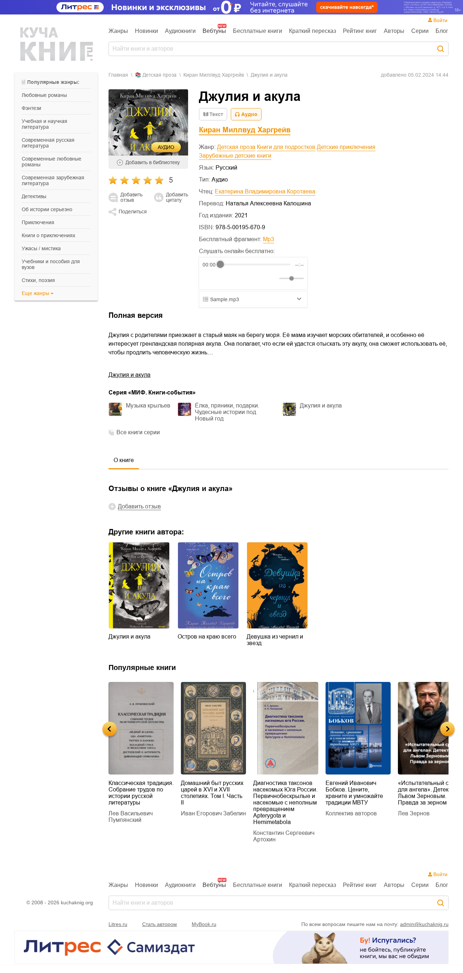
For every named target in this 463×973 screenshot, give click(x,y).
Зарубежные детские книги (235, 156)
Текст (216, 114)
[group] (253, 273)
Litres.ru (118, 924)
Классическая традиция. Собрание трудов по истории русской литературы (141, 793)
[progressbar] (255, 264)
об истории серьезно (47, 209)
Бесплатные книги (257, 31)
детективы (34, 196)
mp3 (268, 239)
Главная (118, 75)
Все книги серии (138, 432)
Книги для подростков (286, 147)
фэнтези (31, 108)
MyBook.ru (204, 924)
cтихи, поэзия (38, 280)
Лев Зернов (414, 813)
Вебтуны (214, 31)
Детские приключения (346, 147)
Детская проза (236, 147)
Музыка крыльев (148, 405)
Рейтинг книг (360, 31)
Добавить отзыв (131, 197)
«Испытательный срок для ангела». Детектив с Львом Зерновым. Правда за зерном (430, 793)
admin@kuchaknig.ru (424, 924)
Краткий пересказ (312, 31)
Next (447, 729)
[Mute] (272, 278)
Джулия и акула (129, 375)
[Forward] (241, 278)
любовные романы (44, 95)
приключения (38, 222)
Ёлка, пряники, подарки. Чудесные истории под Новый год (227, 412)
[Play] (225, 278)
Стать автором (159, 924)
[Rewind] (210, 278)
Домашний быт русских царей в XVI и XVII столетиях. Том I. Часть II (212, 793)
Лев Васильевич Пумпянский (131, 816)
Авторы (394, 31)
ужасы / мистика (41, 248)
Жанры (118, 31)
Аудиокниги (180, 31)
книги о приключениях (48, 235)
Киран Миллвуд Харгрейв (213, 75)
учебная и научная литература (44, 124)
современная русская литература (48, 143)
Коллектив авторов (351, 813)
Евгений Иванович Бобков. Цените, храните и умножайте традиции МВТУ (354, 793)
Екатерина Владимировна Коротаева (265, 191)
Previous (109, 729)
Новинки (146, 31)
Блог (442, 31)
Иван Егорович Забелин (213, 813)
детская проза (160, 75)
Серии (420, 31)
